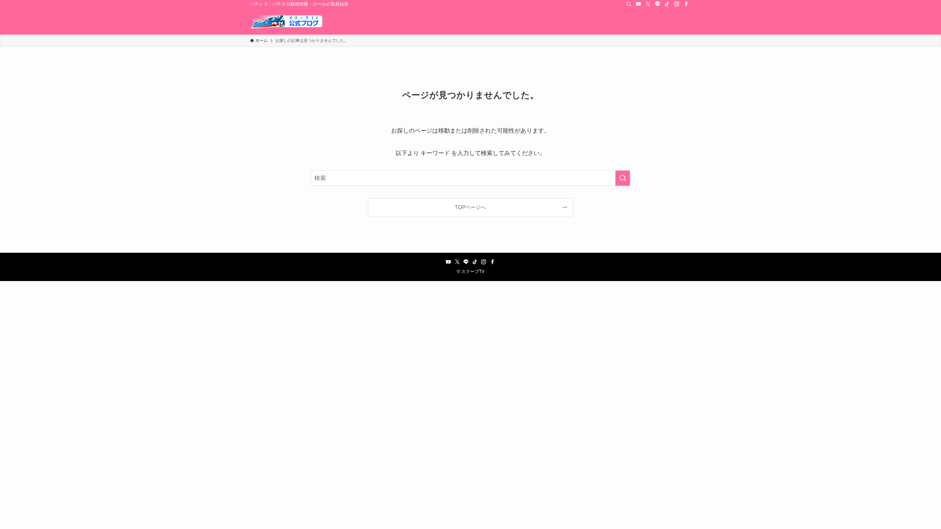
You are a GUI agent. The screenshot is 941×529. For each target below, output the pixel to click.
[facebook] (686, 4)
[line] (657, 4)
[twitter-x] (648, 4)
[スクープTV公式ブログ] (286, 21)
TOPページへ (470, 207)
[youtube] (638, 4)
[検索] (629, 4)
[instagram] (676, 4)
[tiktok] (667, 4)
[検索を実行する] (622, 178)
